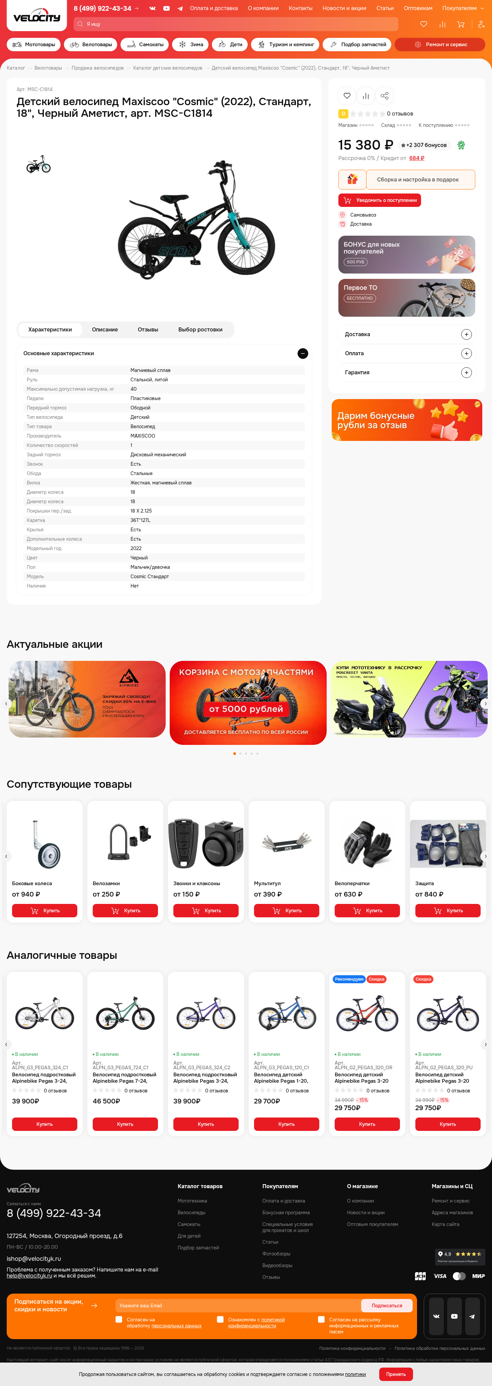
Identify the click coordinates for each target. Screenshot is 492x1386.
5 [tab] (257, 754)
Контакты (301, 8)
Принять (396, 1374)
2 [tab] (240, 754)
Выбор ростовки (200, 329)
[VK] (152, 8)
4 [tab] (252, 754)
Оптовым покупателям (372, 1224)
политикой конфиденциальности (256, 1323)
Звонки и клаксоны (196, 883)
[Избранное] (423, 24)
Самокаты (189, 1224)
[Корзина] (461, 24)
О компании (263, 8)
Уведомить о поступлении (386, 200)
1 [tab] (234, 753)
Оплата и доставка (214, 8)
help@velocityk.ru (29, 1275)
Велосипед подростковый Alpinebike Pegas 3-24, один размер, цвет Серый (44, 1078)
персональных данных (176, 1326)
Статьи (385, 8)
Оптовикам (418, 8)
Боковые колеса (32, 883)
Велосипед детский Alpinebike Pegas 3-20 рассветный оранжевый (364, 1078)
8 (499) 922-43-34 (102, 8)
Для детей (189, 1236)
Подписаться (387, 1306)
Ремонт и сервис (451, 1201)
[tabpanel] (87, 699)
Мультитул (267, 883)
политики (355, 1374)
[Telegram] (180, 8)
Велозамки (106, 883)
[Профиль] (478, 24)
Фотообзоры (276, 1254)
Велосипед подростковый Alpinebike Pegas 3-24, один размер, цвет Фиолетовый (205, 1078)
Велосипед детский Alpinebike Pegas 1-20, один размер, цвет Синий (285, 1078)
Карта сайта (446, 1224)
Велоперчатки (352, 883)
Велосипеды (192, 1213)
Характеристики (50, 329)
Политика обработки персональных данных (440, 1348)
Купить (52, 911)
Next (485, 703)
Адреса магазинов (452, 1213)
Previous (6, 703)
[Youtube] (166, 8)
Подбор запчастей (198, 1248)
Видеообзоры (277, 1265)
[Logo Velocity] (37, 15)
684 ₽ (416, 158)
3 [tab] (246, 754)
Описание (105, 329)
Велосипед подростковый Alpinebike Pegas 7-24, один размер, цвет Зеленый (124, 1078)
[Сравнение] (442, 24)
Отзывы (148, 329)
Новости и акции (344, 8)
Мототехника (192, 1201)
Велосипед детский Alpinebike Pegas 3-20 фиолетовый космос (442, 1078)
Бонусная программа (286, 1213)
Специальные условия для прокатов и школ (287, 1227)
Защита (424, 883)
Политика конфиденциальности (352, 1348)
